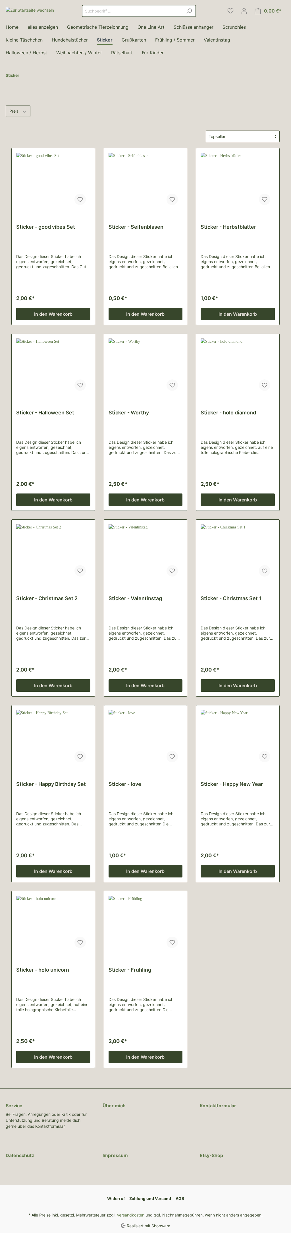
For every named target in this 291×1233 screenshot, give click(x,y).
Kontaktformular (218, 1105)
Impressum (115, 1155)
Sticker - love (125, 784)
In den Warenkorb (53, 314)
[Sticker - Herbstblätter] (238, 181)
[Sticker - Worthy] (146, 366)
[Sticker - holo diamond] (238, 366)
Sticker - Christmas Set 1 (231, 598)
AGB (180, 1198)
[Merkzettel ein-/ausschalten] (80, 199)
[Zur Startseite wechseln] (30, 10)
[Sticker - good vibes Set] (53, 181)
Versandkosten (130, 1215)
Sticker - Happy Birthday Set (51, 784)
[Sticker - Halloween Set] (53, 366)
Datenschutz (20, 1155)
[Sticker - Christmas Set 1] (238, 552)
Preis (14, 111)
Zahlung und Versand (150, 1198)
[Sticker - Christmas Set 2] (53, 552)
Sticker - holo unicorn (42, 970)
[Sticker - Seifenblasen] (146, 181)
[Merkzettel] (230, 10)
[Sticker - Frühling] (146, 924)
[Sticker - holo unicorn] (53, 924)
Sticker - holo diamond (228, 413)
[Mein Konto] (244, 10)
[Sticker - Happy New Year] (238, 738)
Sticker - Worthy (129, 413)
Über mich (114, 1105)
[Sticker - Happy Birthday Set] (53, 738)
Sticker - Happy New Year (232, 784)
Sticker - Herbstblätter (228, 227)
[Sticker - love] (146, 738)
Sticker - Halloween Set (45, 413)
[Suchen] (189, 11)
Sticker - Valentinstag (135, 598)
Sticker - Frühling (130, 970)
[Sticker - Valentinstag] (146, 552)
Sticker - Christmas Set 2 (47, 598)
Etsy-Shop (211, 1155)
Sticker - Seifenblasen (136, 227)
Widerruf (116, 1198)
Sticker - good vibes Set (45, 227)
